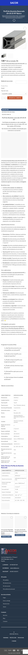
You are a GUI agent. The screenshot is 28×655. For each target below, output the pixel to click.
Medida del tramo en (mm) (7, 81)
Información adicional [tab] (8, 112)
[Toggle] (2, 348)
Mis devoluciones (7, 583)
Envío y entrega (6, 600)
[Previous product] (14, 20)
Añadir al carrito (15, 97)
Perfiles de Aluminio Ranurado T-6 (14, 18)
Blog (4, 618)
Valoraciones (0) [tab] (6, 114)
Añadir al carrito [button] (6, 536)
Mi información (6, 586)
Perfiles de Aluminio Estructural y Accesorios (13, 15)
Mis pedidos (6, 580)
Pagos (4, 597)
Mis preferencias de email (9, 589)
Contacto (5, 621)
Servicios (5, 615)
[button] (2, 3)
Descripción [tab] (5, 109)
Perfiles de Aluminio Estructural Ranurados (13, 16)
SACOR (14, 3)
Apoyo (4, 606)
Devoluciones (6, 603)
